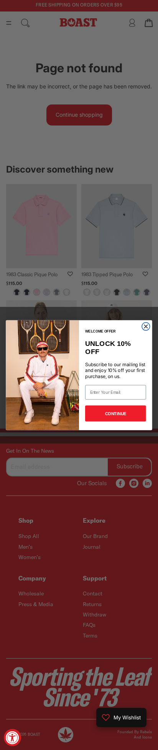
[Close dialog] (146, 326)
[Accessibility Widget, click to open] (12, 737)
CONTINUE (116, 413)
